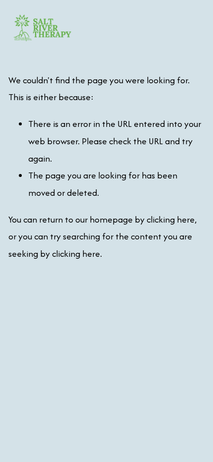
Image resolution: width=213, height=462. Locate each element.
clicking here (171, 219)
